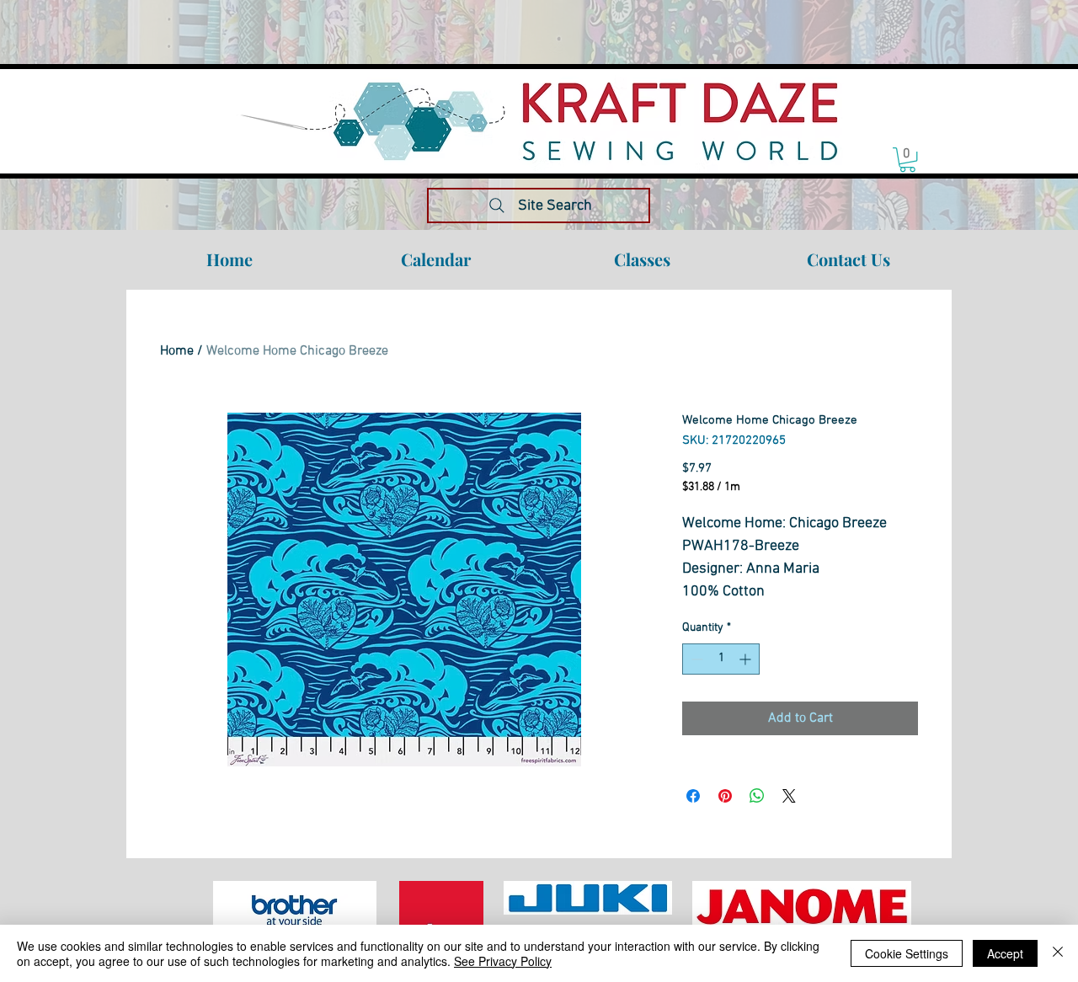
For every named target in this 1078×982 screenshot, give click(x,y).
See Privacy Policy (503, 961)
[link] (907, 159)
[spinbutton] (721, 659)
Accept (1005, 953)
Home (177, 351)
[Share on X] (789, 796)
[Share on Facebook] (693, 796)
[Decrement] (695, 659)
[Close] (1058, 953)
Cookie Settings (906, 953)
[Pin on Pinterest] (725, 796)
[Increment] (746, 659)
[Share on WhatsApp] (757, 796)
